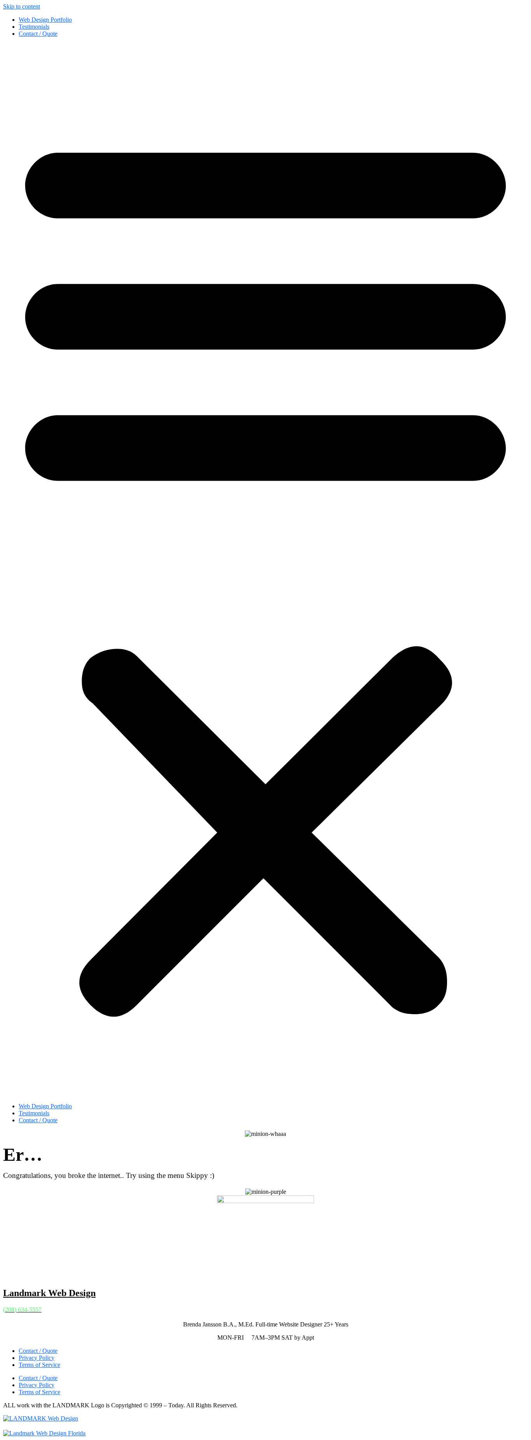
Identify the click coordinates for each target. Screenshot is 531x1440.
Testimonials (34, 26)
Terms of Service (39, 1364)
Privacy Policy (36, 1357)
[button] (265, 570)
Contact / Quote (38, 33)
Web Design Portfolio (45, 19)
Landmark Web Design (49, 1293)
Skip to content (21, 6)
